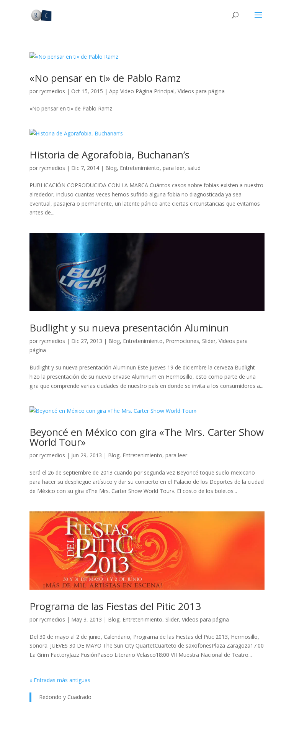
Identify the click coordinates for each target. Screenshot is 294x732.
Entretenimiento (140, 167)
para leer (174, 167)
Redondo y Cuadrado (65, 697)
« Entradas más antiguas (59, 680)
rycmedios (52, 91)
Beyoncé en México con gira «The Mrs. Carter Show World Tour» (146, 437)
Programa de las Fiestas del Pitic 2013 (115, 606)
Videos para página (201, 91)
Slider (209, 341)
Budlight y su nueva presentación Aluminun (129, 328)
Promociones (182, 341)
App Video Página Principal (142, 91)
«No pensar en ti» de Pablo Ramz (105, 78)
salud (194, 167)
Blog (111, 167)
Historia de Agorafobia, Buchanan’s (109, 155)
